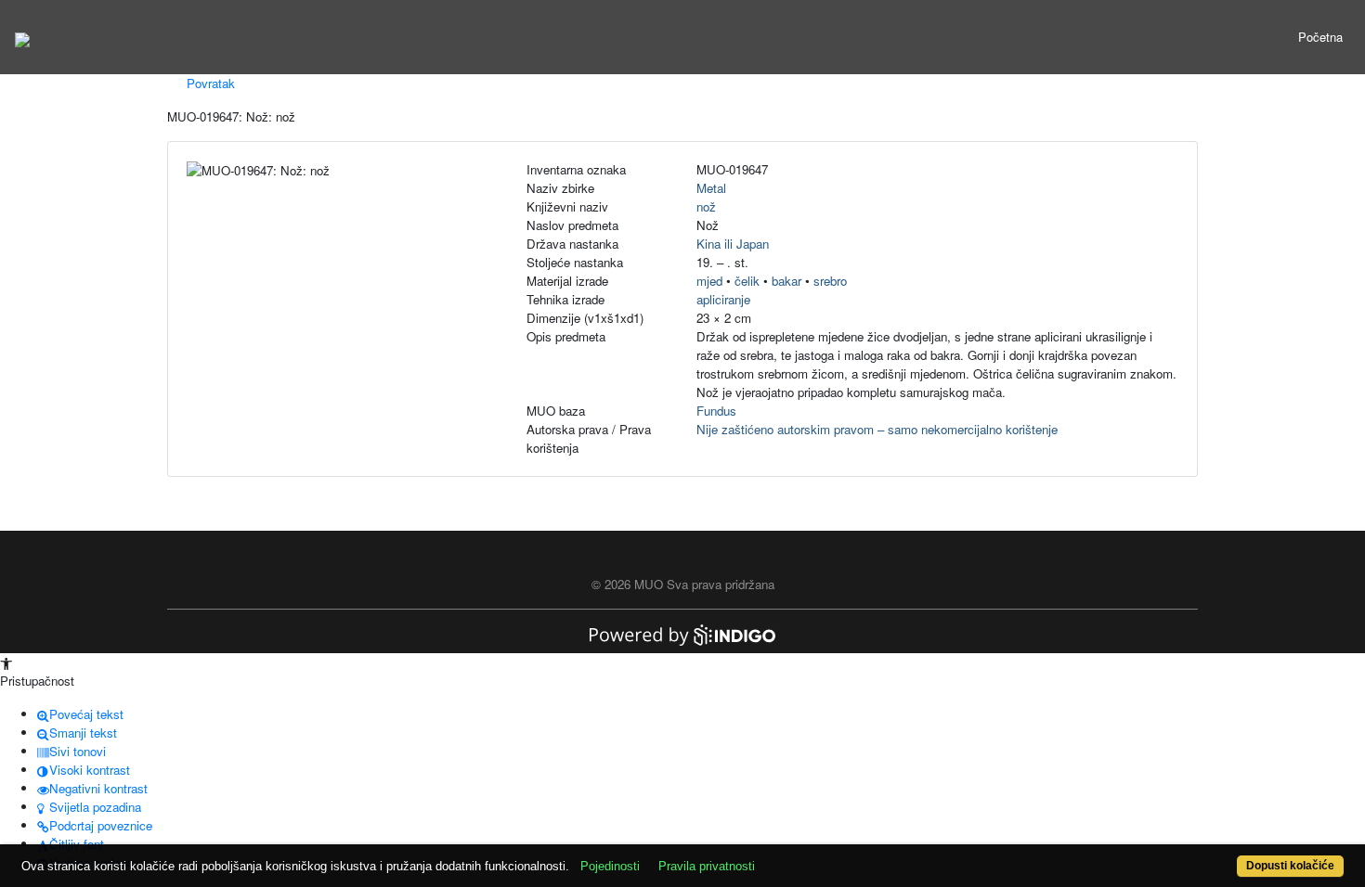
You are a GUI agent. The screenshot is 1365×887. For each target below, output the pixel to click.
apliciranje (723, 299)
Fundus (716, 410)
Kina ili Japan (732, 243)
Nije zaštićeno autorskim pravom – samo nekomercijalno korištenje (877, 429)
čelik (747, 280)
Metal (711, 188)
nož (706, 206)
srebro (830, 280)
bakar (786, 280)
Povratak (209, 83)
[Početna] (22, 37)
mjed (709, 280)
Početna (1320, 36)
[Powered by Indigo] (682, 633)
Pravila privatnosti (706, 866)
